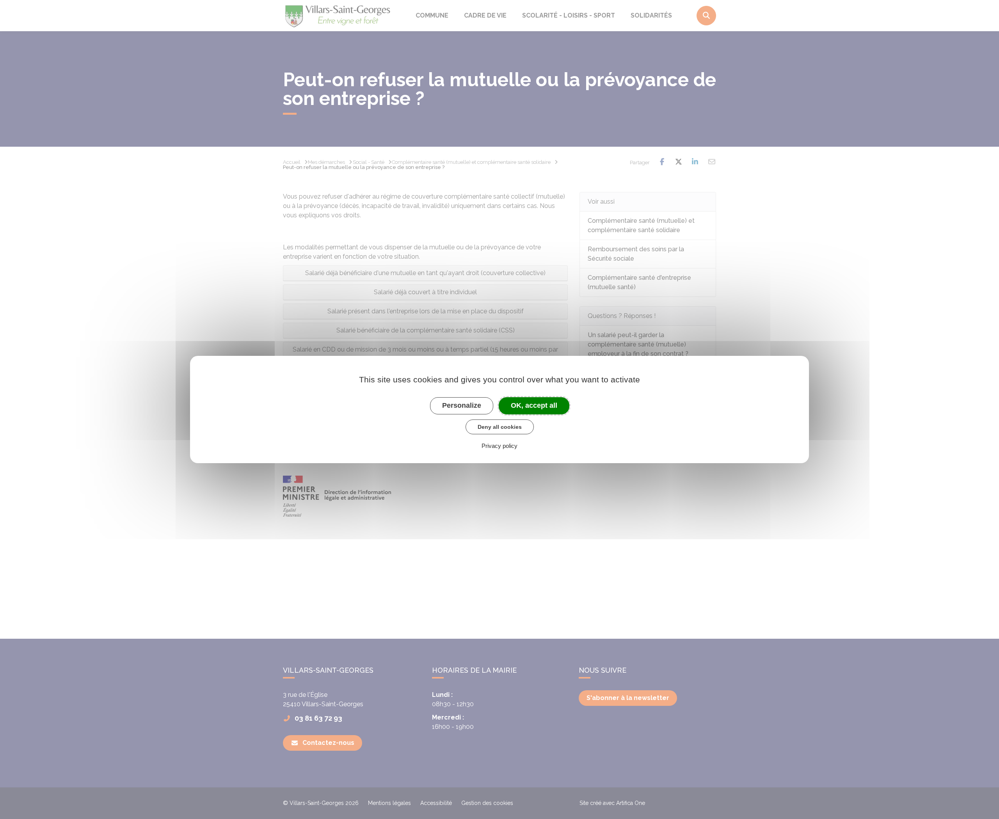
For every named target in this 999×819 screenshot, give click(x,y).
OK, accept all (534, 405)
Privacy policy (499, 445)
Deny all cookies (500, 427)
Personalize (461, 405)
